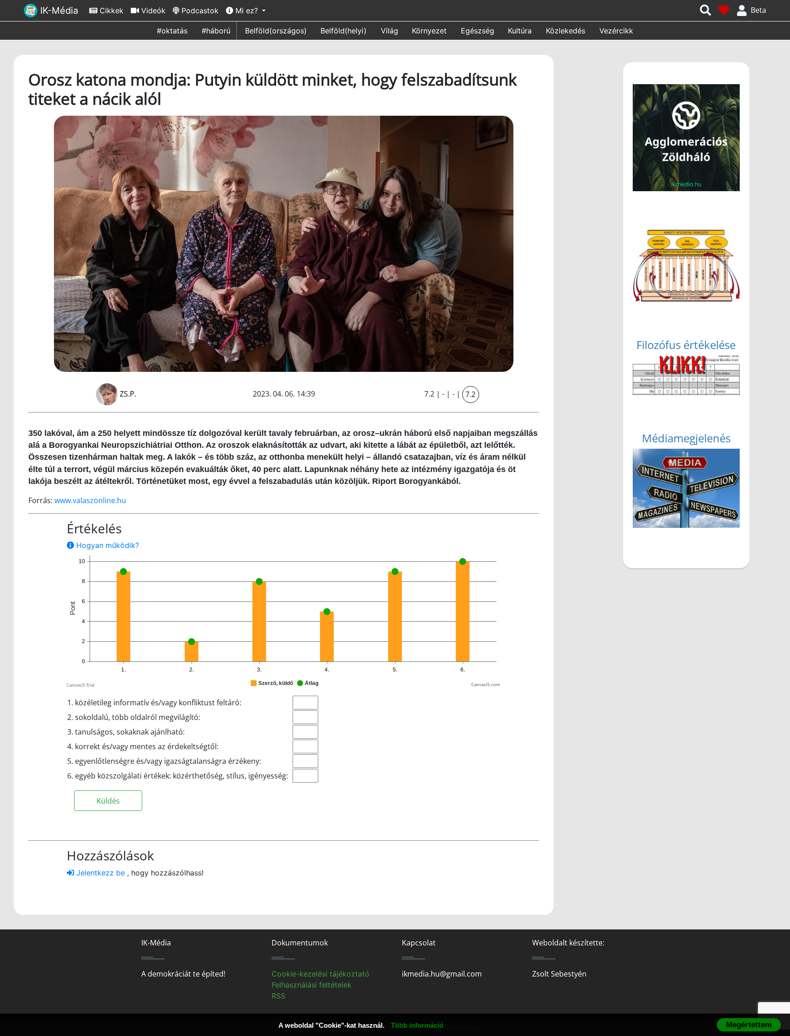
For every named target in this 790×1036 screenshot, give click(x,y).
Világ (389, 30)
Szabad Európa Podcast (687, 490)
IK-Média (57, 10)
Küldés (108, 801)
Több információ (417, 1025)
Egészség (477, 30)
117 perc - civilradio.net (685, 479)
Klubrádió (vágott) (677, 457)
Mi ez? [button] (246, 10)
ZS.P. (128, 394)
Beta (758, 10)
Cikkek (110, 10)
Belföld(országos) (276, 30)
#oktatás (172, 30)
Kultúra (520, 30)
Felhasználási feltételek (312, 984)
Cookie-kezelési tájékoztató (320, 973)
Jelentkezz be (100, 872)
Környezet (429, 30)
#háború (216, 30)
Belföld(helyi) (343, 30)
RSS (278, 995)
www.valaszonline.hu (90, 500)
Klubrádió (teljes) (675, 468)
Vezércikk (616, 30)
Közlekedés (565, 30)
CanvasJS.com (485, 684)
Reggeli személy (673, 501)
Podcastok (199, 10)
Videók (152, 10)
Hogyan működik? (106, 545)
